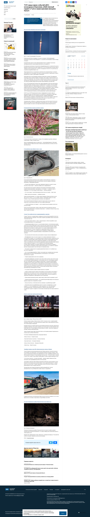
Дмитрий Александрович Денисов (75, 134)
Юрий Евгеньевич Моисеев (74, 137)
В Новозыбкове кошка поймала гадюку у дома (33, 148)
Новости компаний (9, 41)
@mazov (18, 495)
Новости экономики (70, 38)
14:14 (7, 63)
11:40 (68, 160)
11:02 (6, 57)
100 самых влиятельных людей (10, 6)
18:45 (68, 112)
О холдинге (57, 489)
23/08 (66, 44)
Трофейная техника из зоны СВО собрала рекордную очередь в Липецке (38, 349)
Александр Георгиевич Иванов (74, 133)
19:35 (68, 44)
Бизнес (6, 69)
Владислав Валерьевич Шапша (76, 130)
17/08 (66, 152)
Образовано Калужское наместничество (76, 76)
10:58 (68, 95)
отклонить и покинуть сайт (39, 514)
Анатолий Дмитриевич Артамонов (74, 135)
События (69, 73)
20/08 (5, 63)
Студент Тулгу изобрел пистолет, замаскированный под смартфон (36, 214)
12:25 (68, 152)
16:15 (68, 49)
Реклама (51, 489)
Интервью (68, 158)
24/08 (66, 40)
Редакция (46, 489)
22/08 (66, 85)
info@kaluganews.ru (61, 498)
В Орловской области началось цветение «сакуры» (34, 107)
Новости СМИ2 (27, 482)
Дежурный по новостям (65, 489)
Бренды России (8, 22)
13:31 (68, 85)
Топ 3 (66, 83)
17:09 (68, 121)
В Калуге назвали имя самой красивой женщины (33, 293)
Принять (62, 513)
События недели (7, 7)
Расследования (69, 141)
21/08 (5, 51)
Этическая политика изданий (31, 489)
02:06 (68, 40)
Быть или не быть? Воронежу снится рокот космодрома (34, 29)
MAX (23, 495)
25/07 (66, 165)
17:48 (7, 51)
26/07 (66, 160)
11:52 (68, 165)
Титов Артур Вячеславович (74, 131)
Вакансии (40, 489)
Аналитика (6, 9)
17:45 (68, 116)
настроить (30, 514)
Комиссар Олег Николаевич (78, 138)
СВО (5, 12)
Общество (6, 11)
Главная (26, 2)
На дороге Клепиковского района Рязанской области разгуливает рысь (37, 401)
